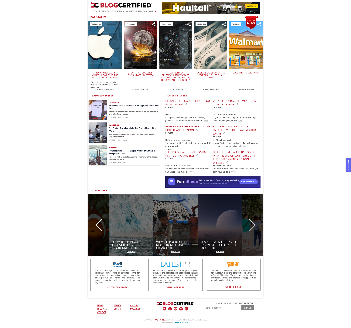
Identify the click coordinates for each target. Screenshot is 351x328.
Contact (101, 312)
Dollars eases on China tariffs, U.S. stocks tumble (211, 75)
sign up (247, 307)
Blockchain (118, 11)
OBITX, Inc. (160, 320)
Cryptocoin (104, 11)
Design (117, 309)
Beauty (117, 305)
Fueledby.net (182, 322)
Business (236, 24)
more (206, 120)
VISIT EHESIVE (233, 287)
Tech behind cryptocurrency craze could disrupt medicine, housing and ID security (175, 76)
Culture (134, 305)
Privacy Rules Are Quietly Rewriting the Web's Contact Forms (105, 75)
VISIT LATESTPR (175, 287)
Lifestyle (102, 309)
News (94, 11)
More (151, 11)
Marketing (131, 11)
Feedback (348, 165)
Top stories (98, 17)
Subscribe (251, 17)
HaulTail (142, 11)
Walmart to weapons (246, 72)
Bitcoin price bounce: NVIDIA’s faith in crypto (140, 73)
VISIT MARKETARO (117, 287)
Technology (96, 24)
